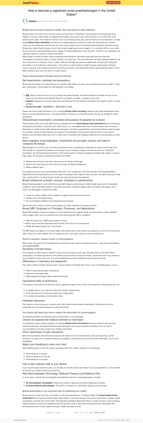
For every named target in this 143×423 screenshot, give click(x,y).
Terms (106, 420)
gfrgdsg (32, 21)
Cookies (118, 420)
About (128, 420)
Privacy (112, 420)
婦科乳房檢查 (33, 245)
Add (109, 2)
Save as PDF (100, 412)
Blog (123, 420)
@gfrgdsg (39, 21)
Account (117, 2)
